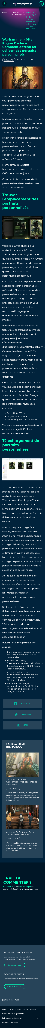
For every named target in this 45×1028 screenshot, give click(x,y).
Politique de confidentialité (12, 1018)
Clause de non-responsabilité (13, 1014)
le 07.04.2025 (13, 788)
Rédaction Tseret (28, 59)
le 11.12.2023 (9, 60)
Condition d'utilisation (10, 1022)
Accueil (5, 12)
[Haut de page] (37, 1019)
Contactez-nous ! (14, 965)
